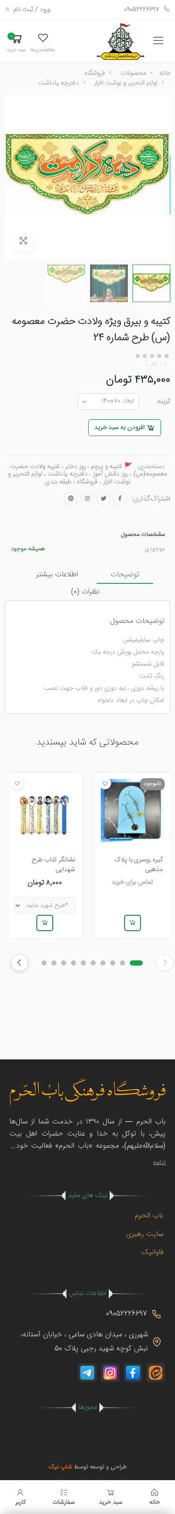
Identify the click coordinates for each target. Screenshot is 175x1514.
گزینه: (163, 402)
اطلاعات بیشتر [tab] (57, 575)
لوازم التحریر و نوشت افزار (125, 83)
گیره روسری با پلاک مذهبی (138, 865)
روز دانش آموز (110, 474)
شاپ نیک (60, 1467)
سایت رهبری (144, 1234)
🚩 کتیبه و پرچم (111, 467)
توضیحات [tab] (125, 575)
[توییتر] (104, 499)
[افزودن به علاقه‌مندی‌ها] (105, 783)
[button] (42, 42)
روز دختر (75, 467)
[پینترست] (71, 499)
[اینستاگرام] (87, 499)
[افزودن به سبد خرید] (132, 923)
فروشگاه (94, 73)
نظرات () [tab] (85, 592)
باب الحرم (149, 1216)
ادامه (159, 1162)
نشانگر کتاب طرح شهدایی (54, 865)
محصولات (133, 73)
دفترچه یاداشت (59, 83)
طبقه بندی (58, 482)
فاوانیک (152, 1252)
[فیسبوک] (120, 499)
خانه (164, 73)
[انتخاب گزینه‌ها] (44, 923)
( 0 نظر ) (156, 364)
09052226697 (141, 10)
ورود (45, 10)
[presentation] (19, 962)
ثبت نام (23, 10)
